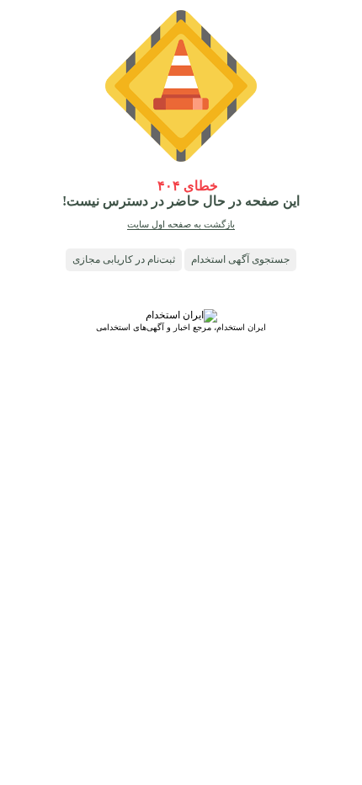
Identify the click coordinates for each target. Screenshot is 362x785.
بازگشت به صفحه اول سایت (181, 224)
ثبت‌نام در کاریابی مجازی (123, 259)
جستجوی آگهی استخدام (240, 259)
